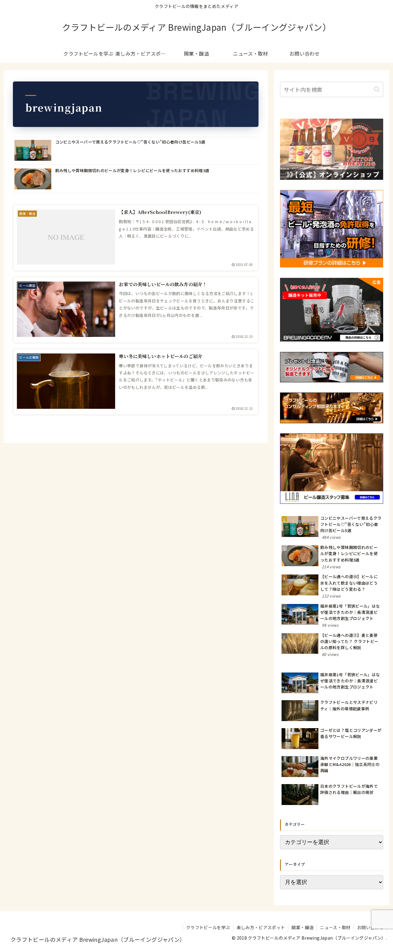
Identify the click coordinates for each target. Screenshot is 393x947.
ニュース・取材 (335, 927)
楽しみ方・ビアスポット (261, 927)
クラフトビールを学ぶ (208, 927)
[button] (377, 89)
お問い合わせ (370, 927)
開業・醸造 (302, 927)
